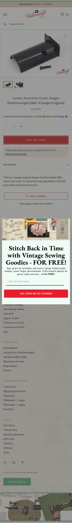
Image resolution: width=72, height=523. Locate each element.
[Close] (66, 223)
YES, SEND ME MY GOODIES (36, 293)
